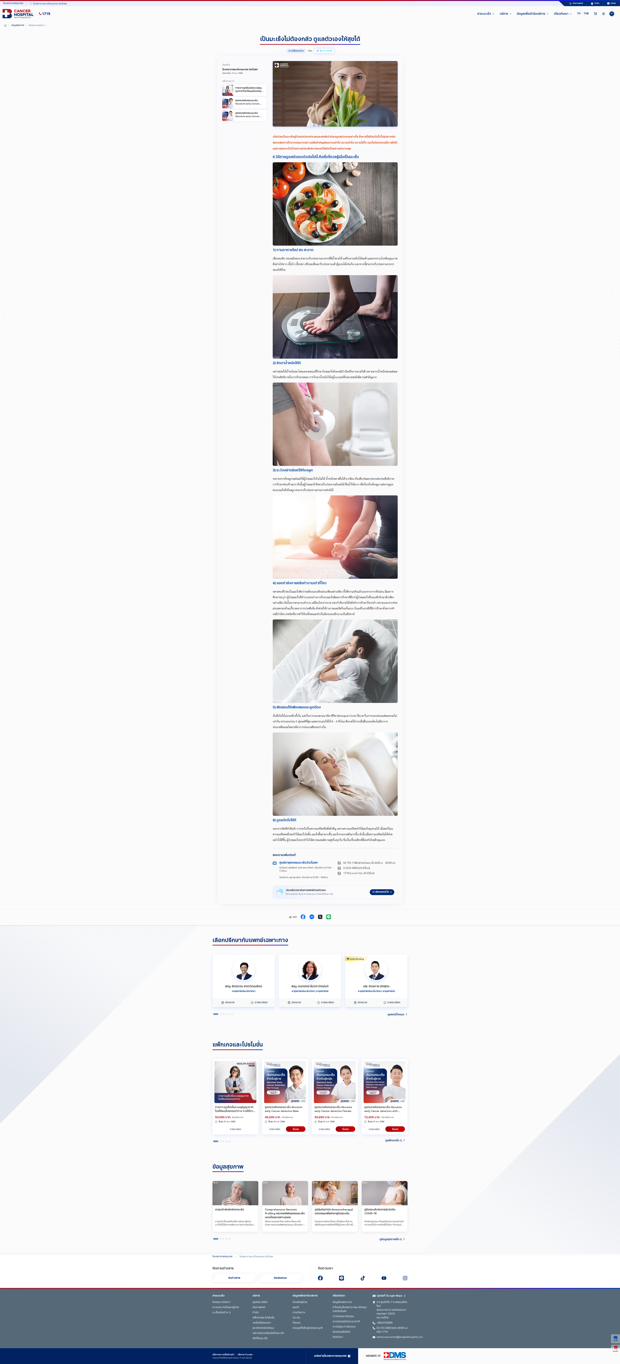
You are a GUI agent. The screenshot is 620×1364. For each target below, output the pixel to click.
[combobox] (286, 3)
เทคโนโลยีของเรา (262, 1323)
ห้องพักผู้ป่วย (300, 1302)
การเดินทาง (299, 1312)
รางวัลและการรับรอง (344, 1327)
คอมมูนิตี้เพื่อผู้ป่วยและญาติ (308, 1328)
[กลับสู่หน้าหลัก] (18, 14)
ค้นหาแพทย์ (259, 1307)
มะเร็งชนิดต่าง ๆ (221, 1312)
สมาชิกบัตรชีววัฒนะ (263, 1328)
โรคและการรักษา (221, 1302)
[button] (582, 14)
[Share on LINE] (328, 917)
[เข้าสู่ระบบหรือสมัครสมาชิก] (603, 14)
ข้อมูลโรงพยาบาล (342, 1302)
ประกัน (296, 1318)
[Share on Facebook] (303, 917)
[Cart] (595, 14)
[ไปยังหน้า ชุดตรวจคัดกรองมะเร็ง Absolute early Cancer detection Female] (335, 1082)
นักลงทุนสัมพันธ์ (341, 1332)
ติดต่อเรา (338, 1337)
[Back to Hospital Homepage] (5, 25)
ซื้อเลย (296, 1129)
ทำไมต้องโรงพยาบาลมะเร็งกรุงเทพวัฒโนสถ (350, 1309)
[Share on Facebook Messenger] (311, 917)
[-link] (320, 1278)
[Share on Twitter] (320, 917)
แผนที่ (296, 1307)
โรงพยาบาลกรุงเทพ (222, 1256)
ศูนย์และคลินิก (260, 1302)
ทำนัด (256, 1312)
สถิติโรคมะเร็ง (260, 1338)
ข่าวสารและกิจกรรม (343, 1316)
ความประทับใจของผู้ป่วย (225, 1307)
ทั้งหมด (296, 1323)
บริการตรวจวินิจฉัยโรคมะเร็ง (268, 1333)
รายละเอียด (235, 1129)
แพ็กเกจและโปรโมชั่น (263, 1318)
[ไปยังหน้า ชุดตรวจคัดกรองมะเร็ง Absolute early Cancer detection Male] (285, 1082)
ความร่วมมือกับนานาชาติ (346, 1321)
